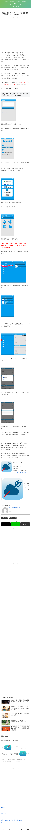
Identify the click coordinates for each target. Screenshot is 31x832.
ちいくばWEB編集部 (14, 507)
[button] (25, 524)
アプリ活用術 (5, 517)
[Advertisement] (15, 34)
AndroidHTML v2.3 (21, 472)
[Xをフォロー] (10, 510)
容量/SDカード (13, 517)
